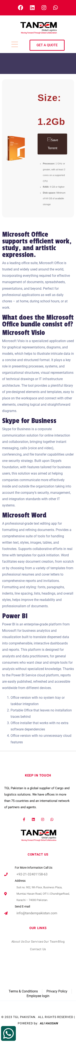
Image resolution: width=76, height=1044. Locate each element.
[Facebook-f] (24, 819)
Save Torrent (53, 144)
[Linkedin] (33, 819)
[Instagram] (43, 819)
